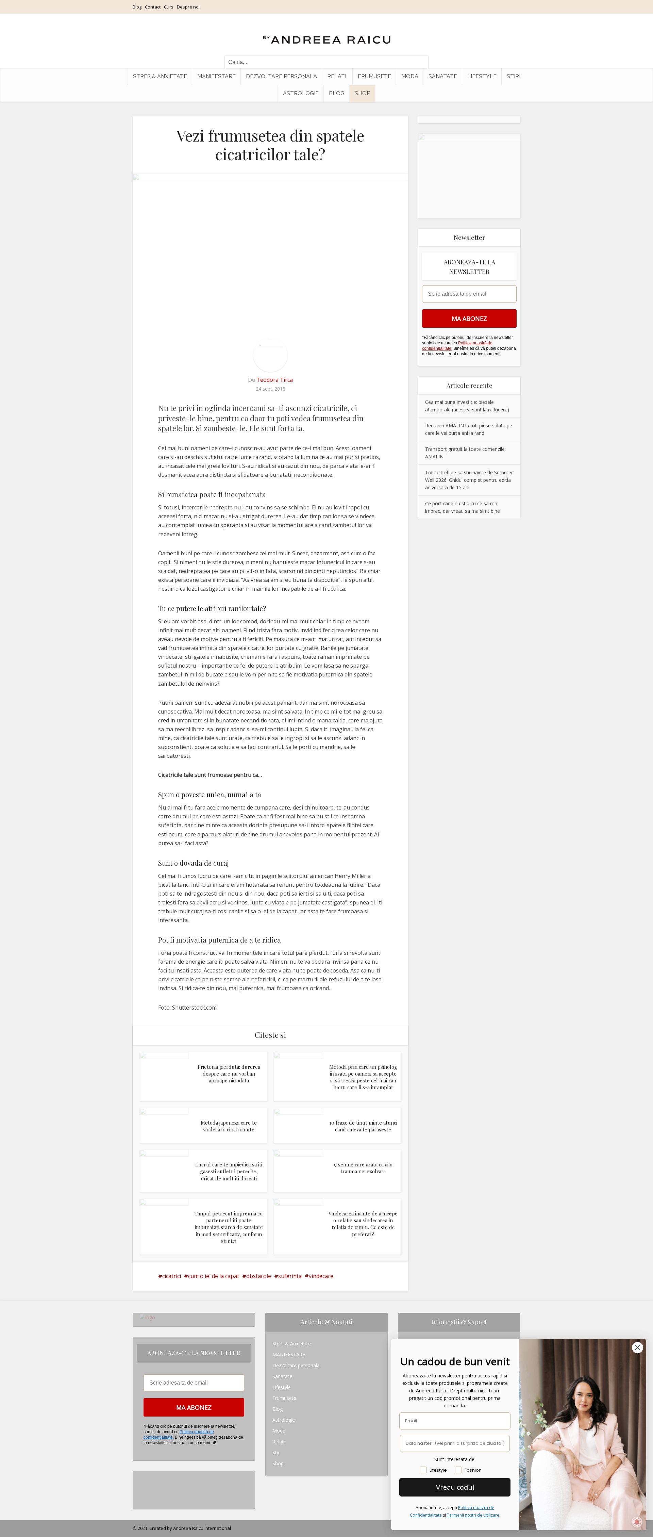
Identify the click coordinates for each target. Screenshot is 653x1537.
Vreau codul (455, 1487)
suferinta (290, 1276)
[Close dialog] (637, 1348)
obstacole (258, 1276)
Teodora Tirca (274, 379)
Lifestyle (482, 76)
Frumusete (374, 76)
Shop (362, 93)
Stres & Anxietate (160, 76)
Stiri (513, 76)
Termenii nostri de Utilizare (473, 1515)
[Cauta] (420, 62)
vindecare (321, 1276)
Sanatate (443, 76)
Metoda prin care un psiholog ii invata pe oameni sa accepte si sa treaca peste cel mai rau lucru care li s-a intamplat (363, 1077)
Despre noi (188, 7)
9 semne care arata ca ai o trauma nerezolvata (363, 1168)
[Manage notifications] (637, 1522)
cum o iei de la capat (213, 1276)
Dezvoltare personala (281, 76)
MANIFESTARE (216, 76)
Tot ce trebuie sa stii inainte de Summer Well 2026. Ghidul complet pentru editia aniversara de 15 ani (469, 480)
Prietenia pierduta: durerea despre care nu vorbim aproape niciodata (229, 1073)
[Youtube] (142, 1498)
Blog (137, 7)
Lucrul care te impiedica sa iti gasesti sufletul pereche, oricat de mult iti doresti (228, 1171)
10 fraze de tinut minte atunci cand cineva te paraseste (363, 1126)
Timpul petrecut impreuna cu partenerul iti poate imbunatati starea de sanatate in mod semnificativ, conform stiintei (229, 1227)
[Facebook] (142, 1487)
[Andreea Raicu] (327, 34)
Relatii (337, 76)
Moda (409, 76)
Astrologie (301, 93)
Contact (153, 7)
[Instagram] (142, 1476)
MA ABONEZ (469, 318)
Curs (168, 7)
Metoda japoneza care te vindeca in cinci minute (229, 1126)
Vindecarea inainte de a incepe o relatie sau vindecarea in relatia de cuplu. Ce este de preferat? (363, 1224)
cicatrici (171, 1276)
